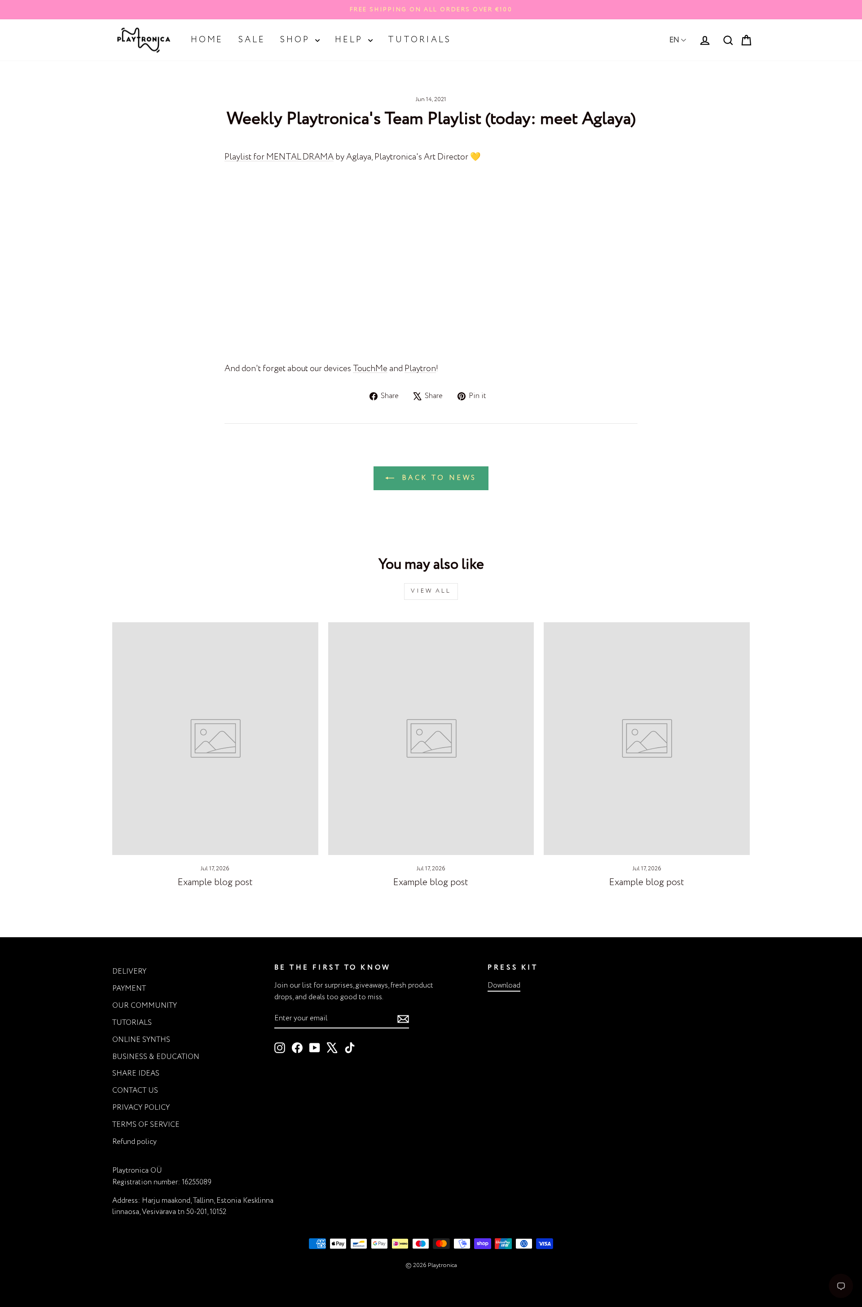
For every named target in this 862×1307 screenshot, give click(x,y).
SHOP (296, 40)
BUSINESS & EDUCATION (155, 1057)
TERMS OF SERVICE (146, 1125)
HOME (207, 40)
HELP (350, 40)
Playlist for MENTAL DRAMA (279, 157)
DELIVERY (129, 971)
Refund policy (134, 1142)
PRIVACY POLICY (141, 1108)
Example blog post (215, 883)
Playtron (420, 369)
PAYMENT (129, 989)
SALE (251, 40)
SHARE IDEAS (135, 1073)
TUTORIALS (419, 40)
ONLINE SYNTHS (141, 1040)
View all (431, 591)
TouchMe (370, 369)
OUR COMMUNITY (144, 1006)
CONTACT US (135, 1090)
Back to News (437, 478)
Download (504, 985)
